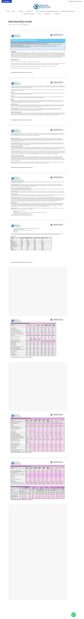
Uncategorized (25, 24)
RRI (11, 24)
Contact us (57, 14)
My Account (72, 1)
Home (8, 11)
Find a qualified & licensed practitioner (47, 11)
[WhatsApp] (73, 614)
